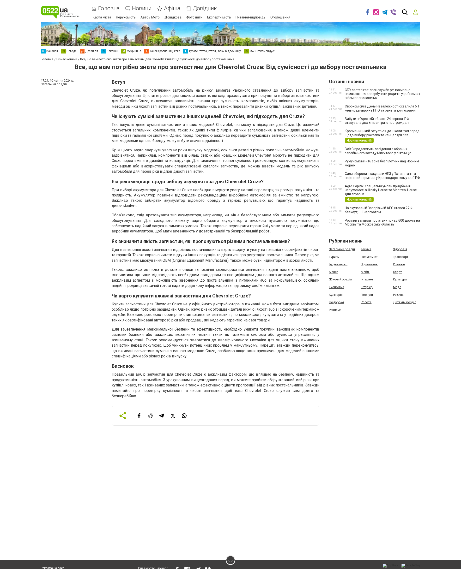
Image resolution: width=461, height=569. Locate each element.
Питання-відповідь (251, 17)
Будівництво (338, 264)
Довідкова (173, 17)
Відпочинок (369, 264)
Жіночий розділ (340, 279)
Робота (366, 302)
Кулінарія (336, 294)
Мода (397, 287)
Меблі (365, 272)
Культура (400, 279)
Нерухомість (126, 17)
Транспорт (400, 257)
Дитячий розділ (404, 302)
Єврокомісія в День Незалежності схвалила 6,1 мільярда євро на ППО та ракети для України (382, 108)
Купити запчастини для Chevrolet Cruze (147, 304)
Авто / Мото (150, 17)
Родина (398, 294)
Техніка (366, 249)
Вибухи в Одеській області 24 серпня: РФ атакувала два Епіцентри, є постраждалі (377, 121)
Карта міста (102, 17)
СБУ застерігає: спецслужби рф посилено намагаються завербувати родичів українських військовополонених (382, 94)
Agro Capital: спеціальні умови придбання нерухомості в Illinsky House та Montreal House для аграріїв (381, 190)
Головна (109, 8)
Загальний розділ (342, 249)
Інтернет (367, 279)
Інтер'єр (367, 287)
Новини (142, 8)
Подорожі (336, 302)
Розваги (399, 264)
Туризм (334, 257)
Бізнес (333, 272)
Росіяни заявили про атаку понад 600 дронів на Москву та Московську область (382, 222)
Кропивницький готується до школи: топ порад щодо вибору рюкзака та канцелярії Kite (382, 133)
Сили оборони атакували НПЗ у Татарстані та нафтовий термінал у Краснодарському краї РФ (382, 176)
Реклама (335, 310)
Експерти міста (219, 17)
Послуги (367, 294)
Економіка (336, 287)
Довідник (205, 8)
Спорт (397, 272)
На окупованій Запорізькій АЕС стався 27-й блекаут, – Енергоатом (378, 210)
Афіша (172, 8)
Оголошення (280, 17)
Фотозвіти (194, 17)
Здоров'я (400, 249)
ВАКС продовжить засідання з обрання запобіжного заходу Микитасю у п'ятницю (378, 151)
